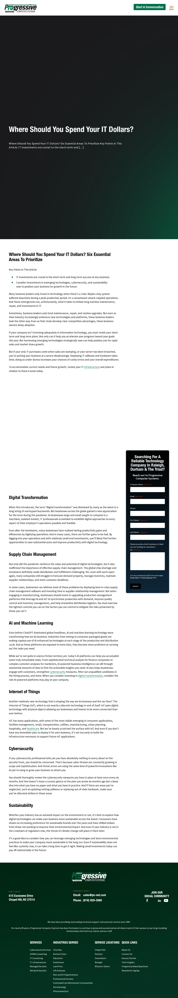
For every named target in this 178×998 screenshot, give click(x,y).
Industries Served (65, 942)
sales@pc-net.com (89, 895)
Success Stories (129, 958)
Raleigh (98, 962)
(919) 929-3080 (87, 900)
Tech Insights (128, 962)
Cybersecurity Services (40, 949)
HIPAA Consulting (38, 954)
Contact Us (127, 954)
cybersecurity (57, 671)
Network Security (38, 970)
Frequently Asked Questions (135, 966)
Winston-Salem (102, 966)
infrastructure (92, 367)
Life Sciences (59, 970)
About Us (126, 949)
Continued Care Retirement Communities (73, 982)
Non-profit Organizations (65, 974)
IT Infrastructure (38, 962)
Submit (135, 586)
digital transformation (90, 675)
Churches (57, 949)
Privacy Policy (134, 578)
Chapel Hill (100, 949)
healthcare (33, 728)
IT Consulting (36, 958)
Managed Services (38, 966)
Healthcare (58, 962)
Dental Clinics (59, 954)
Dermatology (59, 987)
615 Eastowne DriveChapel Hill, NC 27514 (22, 897)
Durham (98, 954)
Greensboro (100, 958)
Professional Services (63, 978)
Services (36, 942)
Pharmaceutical (60, 991)
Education (58, 958)
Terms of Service (147, 578)
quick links (129, 942)
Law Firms (58, 966)
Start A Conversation (149, 7)
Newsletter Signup (130, 970)
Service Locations (107, 942)
